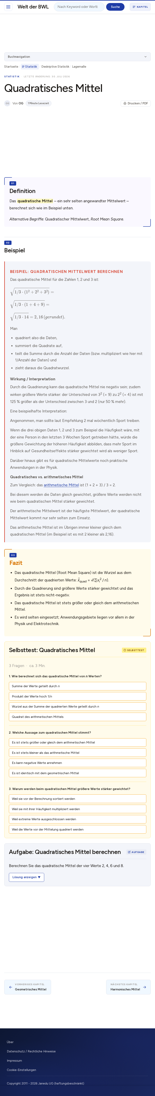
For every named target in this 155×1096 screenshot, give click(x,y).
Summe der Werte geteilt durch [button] (36, 686)
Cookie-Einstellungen (21, 1070)
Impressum (14, 1060)
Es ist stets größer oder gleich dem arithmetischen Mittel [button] (53, 742)
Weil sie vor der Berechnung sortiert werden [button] (43, 799)
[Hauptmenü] (8, 7)
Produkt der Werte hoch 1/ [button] (32, 696)
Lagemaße (79, 66)
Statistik (31, 66)
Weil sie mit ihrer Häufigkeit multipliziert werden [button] (46, 809)
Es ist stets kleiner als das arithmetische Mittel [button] (45, 753)
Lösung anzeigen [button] (25, 877)
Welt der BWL (33, 7)
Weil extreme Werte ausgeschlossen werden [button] (44, 819)
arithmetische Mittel (61, 485)
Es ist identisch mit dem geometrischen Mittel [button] (45, 773)
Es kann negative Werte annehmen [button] (37, 763)
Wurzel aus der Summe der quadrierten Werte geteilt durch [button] (55, 706)
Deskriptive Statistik (55, 66)
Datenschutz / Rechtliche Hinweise (31, 1051)
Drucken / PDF (138, 103)
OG (7, 103)
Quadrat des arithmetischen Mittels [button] (38, 717)
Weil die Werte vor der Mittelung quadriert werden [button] (48, 829)
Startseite (11, 66)
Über (10, 1042)
